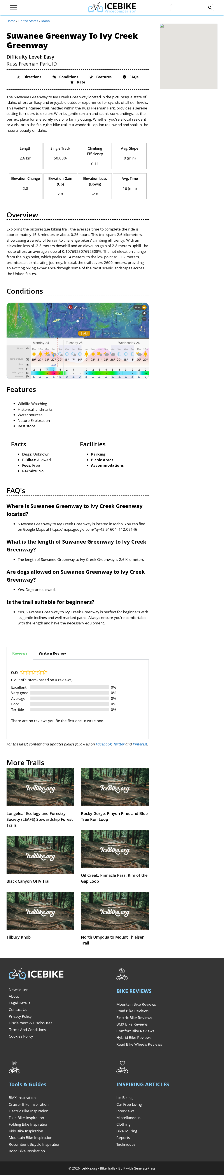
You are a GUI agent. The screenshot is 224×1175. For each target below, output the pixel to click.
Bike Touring (126, 1130)
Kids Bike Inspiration (26, 1130)
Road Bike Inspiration (27, 1150)
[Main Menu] (14, 7)
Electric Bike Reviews (134, 1017)
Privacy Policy (20, 1016)
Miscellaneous (128, 1117)
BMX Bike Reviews (132, 1024)
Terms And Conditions (27, 1029)
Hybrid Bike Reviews (133, 1037)
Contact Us (18, 1009)
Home (11, 21)
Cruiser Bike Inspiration (29, 1104)
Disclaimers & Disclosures (30, 1022)
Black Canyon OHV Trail (29, 881)
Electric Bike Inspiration (28, 1110)
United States (28, 21)
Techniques (125, 1144)
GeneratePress (145, 1168)
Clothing (123, 1124)
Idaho (45, 21)
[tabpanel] (78, 699)
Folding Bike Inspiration (28, 1124)
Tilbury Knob (19, 937)
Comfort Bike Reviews (135, 1030)
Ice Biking (124, 1097)
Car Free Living (129, 1104)
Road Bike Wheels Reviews (139, 1044)
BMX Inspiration (22, 1097)
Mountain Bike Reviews (136, 1004)
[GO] (210, 7)
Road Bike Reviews (132, 1010)
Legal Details (19, 1002)
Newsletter (18, 989)
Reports (123, 1137)
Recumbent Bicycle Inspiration (34, 1144)
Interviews (125, 1110)
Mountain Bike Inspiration (30, 1137)
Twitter (118, 744)
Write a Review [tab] (52, 653)
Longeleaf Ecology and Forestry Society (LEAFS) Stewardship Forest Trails (40, 819)
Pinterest (140, 744)
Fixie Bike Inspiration (26, 1117)
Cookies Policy (21, 1036)
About (14, 996)
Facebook (104, 744)
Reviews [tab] (19, 653)
